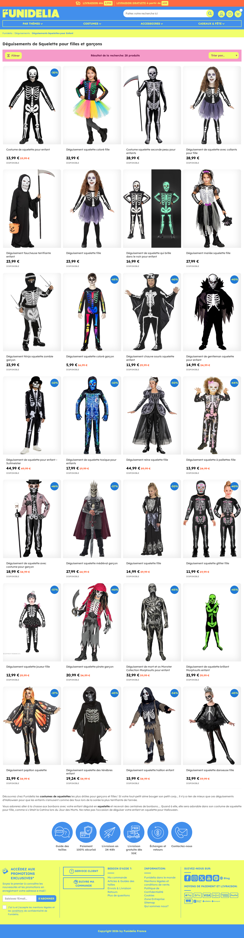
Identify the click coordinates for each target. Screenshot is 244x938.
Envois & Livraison (119, 888)
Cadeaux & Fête (210, 23)
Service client (86, 871)
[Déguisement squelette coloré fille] (92, 105)
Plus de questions (119, 895)
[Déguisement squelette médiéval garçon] (92, 519)
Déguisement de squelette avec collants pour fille (211, 151)
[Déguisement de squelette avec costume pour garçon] (32, 519)
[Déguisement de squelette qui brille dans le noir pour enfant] (152, 208)
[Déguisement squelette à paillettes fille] (212, 415)
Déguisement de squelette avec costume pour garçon (26, 565)
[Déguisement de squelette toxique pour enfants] (92, 415)
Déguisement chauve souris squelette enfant (150, 358)
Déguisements (22, 33)
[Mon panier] (238, 13)
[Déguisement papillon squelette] (32, 725)
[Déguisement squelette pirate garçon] (92, 622)
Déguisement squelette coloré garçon (90, 356)
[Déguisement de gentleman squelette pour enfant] (212, 312)
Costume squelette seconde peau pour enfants (150, 151)
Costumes (90, 23)
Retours (113, 892)
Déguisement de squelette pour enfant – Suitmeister (31, 461)
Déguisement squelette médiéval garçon (92, 563)
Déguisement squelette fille (83, 253)
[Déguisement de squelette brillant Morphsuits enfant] (212, 622)
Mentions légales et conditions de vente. (157, 882)
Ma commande (117, 877)
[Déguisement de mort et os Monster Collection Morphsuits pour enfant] (152, 622)
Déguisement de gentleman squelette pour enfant (210, 358)
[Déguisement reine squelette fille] (152, 415)
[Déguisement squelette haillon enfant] (152, 725)
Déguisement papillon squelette (26, 770)
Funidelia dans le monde (159, 877)
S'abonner (46, 898)
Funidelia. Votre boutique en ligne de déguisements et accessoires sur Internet (30, 13)
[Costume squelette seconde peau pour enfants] (152, 105)
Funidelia (7, 33)
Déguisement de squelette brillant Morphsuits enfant (207, 668)
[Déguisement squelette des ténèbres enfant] (92, 725)
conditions (17, 910)
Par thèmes (31, 23)
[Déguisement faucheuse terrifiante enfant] (32, 208)
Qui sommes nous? (156, 906)
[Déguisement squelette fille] (92, 208)
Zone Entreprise (154, 899)
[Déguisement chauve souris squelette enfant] (152, 312)
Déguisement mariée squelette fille (208, 253)
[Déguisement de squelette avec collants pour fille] (212, 105)
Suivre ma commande (85, 883)
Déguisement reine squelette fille (147, 459)
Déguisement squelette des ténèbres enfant (89, 771)
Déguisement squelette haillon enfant (150, 770)
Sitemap (149, 902)
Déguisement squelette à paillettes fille (211, 459)
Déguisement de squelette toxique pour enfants (91, 461)
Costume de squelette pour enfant (28, 149)
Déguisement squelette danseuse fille (210, 770)
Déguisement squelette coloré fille (88, 149)
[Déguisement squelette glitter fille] (212, 519)
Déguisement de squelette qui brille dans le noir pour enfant (148, 254)
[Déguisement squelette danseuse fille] (212, 725)
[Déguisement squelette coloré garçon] (92, 312)
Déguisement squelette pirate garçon (90, 666)
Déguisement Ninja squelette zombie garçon (29, 358)
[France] (187, 878)
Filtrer (15, 55)
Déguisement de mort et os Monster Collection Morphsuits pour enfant (149, 668)
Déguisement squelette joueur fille (28, 666)
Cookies (149, 895)
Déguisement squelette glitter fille (207, 563)
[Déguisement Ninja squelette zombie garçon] (32, 312)
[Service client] (229, 13)
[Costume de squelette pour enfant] (32, 105)
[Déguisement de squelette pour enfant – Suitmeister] (32, 415)
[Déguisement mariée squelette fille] (212, 208)
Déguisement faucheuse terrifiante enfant (28, 254)
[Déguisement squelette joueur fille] (32, 622)
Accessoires (150, 23)
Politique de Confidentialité (153, 890)
